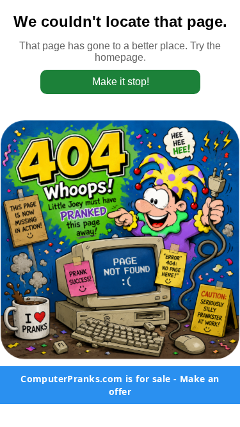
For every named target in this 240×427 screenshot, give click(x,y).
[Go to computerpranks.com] (120, 240)
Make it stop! (120, 81)
